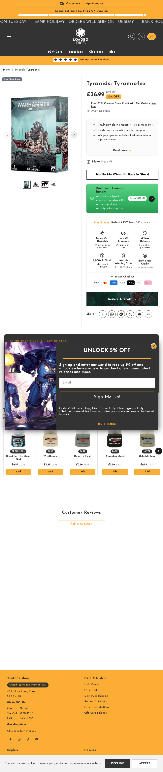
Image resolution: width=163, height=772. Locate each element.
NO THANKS (107, 424)
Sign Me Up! (107, 397)
